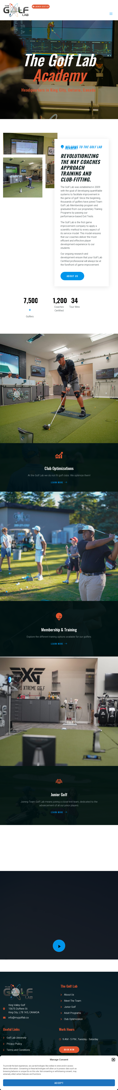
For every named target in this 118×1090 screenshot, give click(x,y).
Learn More (57, 482)
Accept (59, 1083)
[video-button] (59, 946)
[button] (113, 1059)
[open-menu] (110, 14)
